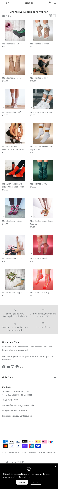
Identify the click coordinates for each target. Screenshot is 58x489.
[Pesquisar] (9, 3)
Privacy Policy (24, 477)
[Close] (55, 466)
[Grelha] (50, 16)
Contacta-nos (26, 415)
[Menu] (3, 3)
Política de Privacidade (10, 452)
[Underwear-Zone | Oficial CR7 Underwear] (29, 3)
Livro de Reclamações (47, 452)
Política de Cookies (29, 452)
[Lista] (54, 16)
